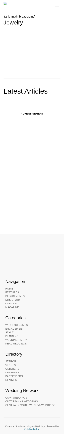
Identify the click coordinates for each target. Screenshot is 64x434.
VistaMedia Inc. (32, 429)
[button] (57, 6)
